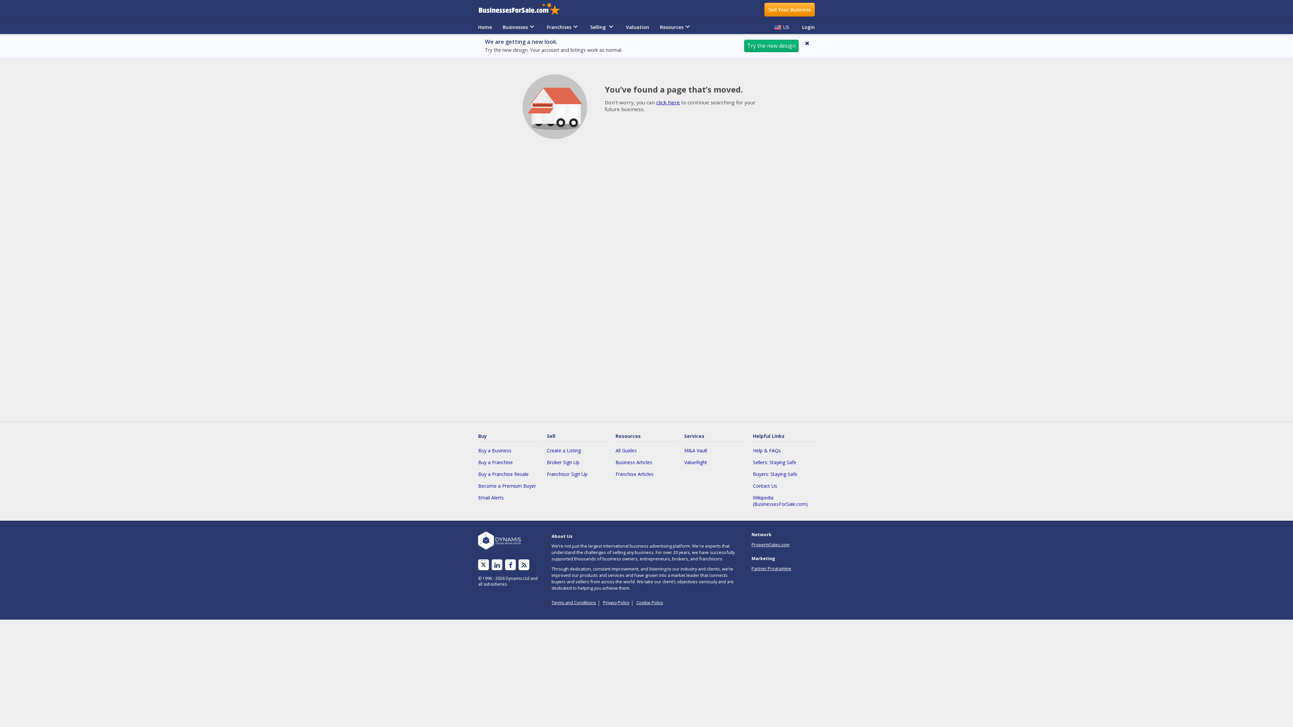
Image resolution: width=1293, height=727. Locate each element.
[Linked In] (497, 564)
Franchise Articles (635, 474)
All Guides (626, 450)
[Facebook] (510, 564)
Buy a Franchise (495, 462)
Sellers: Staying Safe (774, 462)
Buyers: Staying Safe (775, 474)
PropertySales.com (771, 545)
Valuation (637, 27)
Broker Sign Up (563, 462)
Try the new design (771, 45)
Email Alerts (491, 497)
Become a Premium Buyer (507, 486)
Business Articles (634, 462)
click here (668, 102)
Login (808, 27)
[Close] (807, 43)
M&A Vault (695, 450)
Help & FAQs (767, 450)
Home (485, 27)
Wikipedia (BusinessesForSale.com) (780, 500)
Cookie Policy (649, 602)
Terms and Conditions (574, 602)
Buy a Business (494, 450)
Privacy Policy (616, 602)
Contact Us (765, 486)
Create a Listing (564, 450)
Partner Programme (771, 568)
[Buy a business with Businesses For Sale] (524, 9)
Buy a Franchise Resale (503, 474)
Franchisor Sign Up (567, 474)
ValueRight (695, 462)
